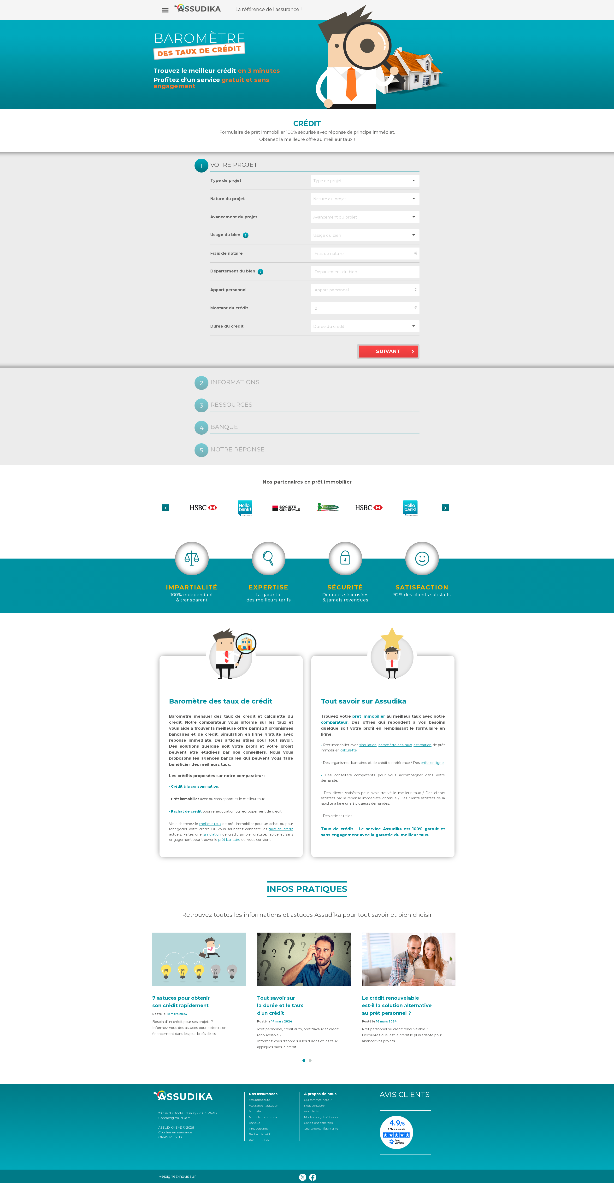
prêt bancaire (229, 839)
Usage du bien (255, 235)
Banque (254, 1123)
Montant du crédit (229, 308)
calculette (348, 750)
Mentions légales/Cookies (321, 1117)
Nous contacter (314, 1105)
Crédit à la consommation (194, 786)
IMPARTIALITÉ (192, 587)
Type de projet (225, 180)
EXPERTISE (269, 587)
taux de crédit (281, 829)
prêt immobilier (368, 716)
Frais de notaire (226, 253)
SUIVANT (388, 351)
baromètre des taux (395, 745)
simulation (212, 834)
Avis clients (311, 1111)
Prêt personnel (259, 1128)
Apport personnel (228, 290)
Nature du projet (227, 198)
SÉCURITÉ (345, 587)
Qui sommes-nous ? (318, 1100)
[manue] (165, 10)
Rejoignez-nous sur (177, 1176)
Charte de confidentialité (321, 1128)
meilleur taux (210, 824)
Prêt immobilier (260, 1140)
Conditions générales (318, 1123)
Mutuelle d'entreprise (263, 1117)
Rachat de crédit (186, 811)
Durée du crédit (226, 326)
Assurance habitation (263, 1105)
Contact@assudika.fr (174, 1118)
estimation (422, 745)
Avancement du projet (233, 217)
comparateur (334, 722)
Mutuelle (255, 1111)
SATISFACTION (422, 587)
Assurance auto (259, 1100)
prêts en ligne (432, 763)
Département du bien (256, 271)
